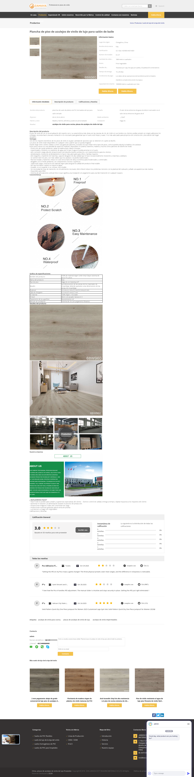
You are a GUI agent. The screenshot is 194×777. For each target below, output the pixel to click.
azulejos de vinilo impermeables (105, 620)
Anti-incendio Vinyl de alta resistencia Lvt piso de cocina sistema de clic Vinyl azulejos (114, 701)
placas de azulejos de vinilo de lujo (76, 620)
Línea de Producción (76, 736)
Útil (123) (144, 603)
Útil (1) (146, 566)
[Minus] (188, 724)
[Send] (188, 773)
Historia (105, 740)
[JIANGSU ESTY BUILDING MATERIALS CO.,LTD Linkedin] (162, 715)
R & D (70, 744)
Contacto (65, 654)
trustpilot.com (131, 566)
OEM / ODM (73, 740)
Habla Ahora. (156, 15)
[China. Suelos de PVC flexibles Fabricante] (38, 6)
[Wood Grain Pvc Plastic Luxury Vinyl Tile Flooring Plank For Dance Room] (34, 41)
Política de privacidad (142, 771)
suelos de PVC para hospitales (45, 748)
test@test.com (144, 758)
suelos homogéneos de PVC (45, 744)
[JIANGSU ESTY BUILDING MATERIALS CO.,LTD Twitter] (158, 715)
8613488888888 (44, 643)
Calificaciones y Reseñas (88, 102)
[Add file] (149, 773)
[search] (150, 6)
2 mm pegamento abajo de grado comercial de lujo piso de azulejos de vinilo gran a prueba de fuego (44, 701)
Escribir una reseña (82, 531)
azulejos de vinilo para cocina (49, 620)
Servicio (105, 744)
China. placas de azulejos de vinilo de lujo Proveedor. (52, 771)
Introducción (107, 736)
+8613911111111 (51, 640)
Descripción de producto (63, 102)
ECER (51, 773)
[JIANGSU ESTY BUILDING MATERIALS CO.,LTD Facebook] (154, 715)
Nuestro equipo (108, 748)
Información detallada (40, 102)
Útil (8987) (145, 584)
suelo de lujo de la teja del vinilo (46, 740)
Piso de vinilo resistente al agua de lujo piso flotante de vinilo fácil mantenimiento (149, 701)
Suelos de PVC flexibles (43, 736)
